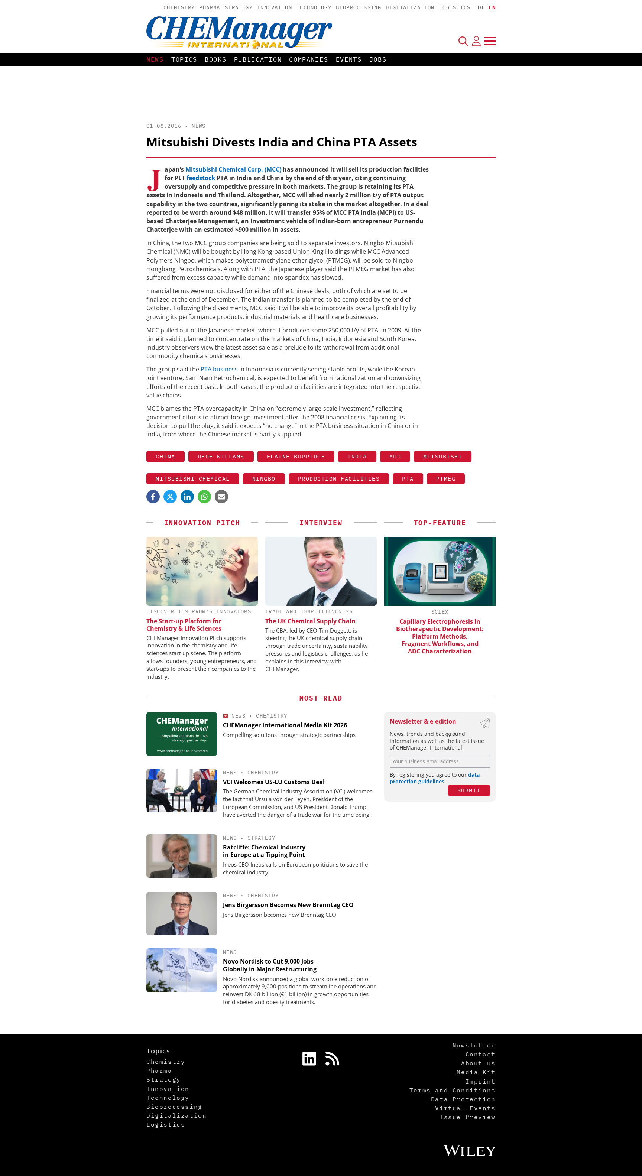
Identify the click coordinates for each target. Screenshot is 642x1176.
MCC (395, 456)
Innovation (274, 7)
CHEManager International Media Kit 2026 (285, 725)
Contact (481, 1054)
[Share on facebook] (153, 496)
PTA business (219, 369)
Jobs (378, 59)
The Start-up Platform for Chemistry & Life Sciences (183, 625)
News (155, 59)
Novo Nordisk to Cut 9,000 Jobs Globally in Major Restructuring (270, 965)
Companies (308, 59)
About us (478, 1063)
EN (492, 7)
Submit (469, 790)
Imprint (481, 1081)
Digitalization (410, 7)
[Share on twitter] (170, 496)
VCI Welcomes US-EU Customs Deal (274, 782)
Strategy (239, 7)
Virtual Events (465, 1108)
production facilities (339, 478)
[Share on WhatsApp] (204, 496)
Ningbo (264, 478)
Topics (184, 59)
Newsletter (474, 1045)
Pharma (209, 7)
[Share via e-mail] (221, 496)
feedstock (202, 178)
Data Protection (463, 1099)
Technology (313, 7)
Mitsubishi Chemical (193, 478)
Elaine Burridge (296, 456)
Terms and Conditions (452, 1090)
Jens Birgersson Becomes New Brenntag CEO (288, 905)
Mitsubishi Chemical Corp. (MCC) (233, 169)
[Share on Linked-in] (187, 496)
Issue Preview (468, 1117)
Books (216, 59)
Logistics (455, 7)
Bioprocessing (358, 7)
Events (349, 59)
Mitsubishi (442, 456)
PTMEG (446, 478)
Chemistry (179, 7)
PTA (408, 478)
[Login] (476, 41)
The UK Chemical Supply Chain (310, 621)
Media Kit (476, 1072)
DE (481, 7)
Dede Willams (221, 456)
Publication (258, 59)
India (357, 456)
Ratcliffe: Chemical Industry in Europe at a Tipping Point (264, 851)
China (165, 456)
